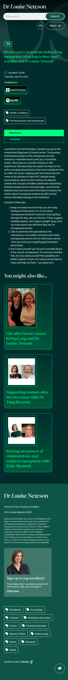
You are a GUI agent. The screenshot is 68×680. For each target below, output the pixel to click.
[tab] (34, 133)
